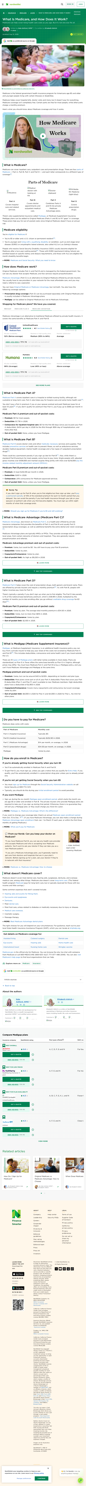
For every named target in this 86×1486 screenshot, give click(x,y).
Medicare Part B (9, 444)
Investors (36, 1253)
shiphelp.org (75, 928)
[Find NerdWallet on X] (56, 1268)
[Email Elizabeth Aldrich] (58, 1002)
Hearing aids (36, 943)
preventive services (18, 446)
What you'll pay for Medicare (23, 827)
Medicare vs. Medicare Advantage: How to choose (31, 867)
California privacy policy (67, 1227)
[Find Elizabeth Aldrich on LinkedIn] (62, 1002)
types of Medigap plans (23, 660)
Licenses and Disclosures (40, 1304)
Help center (52, 1214)
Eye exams (7, 943)
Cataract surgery (37, 938)
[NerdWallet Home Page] (13, 4)
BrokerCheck (37, 1404)
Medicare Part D (9, 585)
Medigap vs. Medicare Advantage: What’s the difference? (34, 811)
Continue (41, 1478)
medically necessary (50, 444)
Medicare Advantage (11, 278)
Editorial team (38, 1244)
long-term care (61, 880)
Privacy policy (67, 1223)
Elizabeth (64, 999)
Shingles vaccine (65, 947)
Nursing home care (38, 947)
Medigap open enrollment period (43, 799)
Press (35, 1247)
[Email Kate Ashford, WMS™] (20, 1005)
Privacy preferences (66, 1232)
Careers (36, 1220)
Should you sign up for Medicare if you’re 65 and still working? (37, 511)
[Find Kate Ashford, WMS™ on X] (17, 1005)
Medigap (42, 216)
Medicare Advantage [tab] (41, 309)
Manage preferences (24, 1478)
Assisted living (9, 938)
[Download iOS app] (18, 1274)
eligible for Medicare (16, 234)
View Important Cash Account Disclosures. (41, 1416)
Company (37, 1214)
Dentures (8, 901)
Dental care (63, 938)
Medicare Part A (9, 398)
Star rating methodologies (39, 1240)
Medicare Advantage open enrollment (18, 820)
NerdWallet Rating (43, 328)
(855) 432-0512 (12, 342)
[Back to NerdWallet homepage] (4, 13)
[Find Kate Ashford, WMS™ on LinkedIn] (24, 1005)
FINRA (43, 1387)
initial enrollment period (49, 790)
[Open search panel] (62, 4)
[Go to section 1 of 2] (41, 1193)
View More (43, 1141)
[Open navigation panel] (2, 4)
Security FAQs (53, 1217)
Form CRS (40, 1394)
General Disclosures (39, 1401)
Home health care (66, 943)
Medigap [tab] (7, 309)
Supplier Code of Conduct (67, 1219)
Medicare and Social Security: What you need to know (33, 260)
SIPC (46, 1387)
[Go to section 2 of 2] (44, 1193)
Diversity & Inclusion (37, 1230)
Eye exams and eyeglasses (16, 897)
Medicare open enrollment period (66, 815)
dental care (13, 904)
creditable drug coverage (63, 599)
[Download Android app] (18, 1288)
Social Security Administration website (57, 785)
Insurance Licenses (40, 1327)
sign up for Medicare (21, 785)
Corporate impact (37, 1225)
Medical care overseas (14, 911)
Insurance (12, 13)
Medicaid (19, 883)
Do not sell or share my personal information (67, 1239)
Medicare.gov (8, 952)
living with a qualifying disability (34, 242)
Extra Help (72, 771)
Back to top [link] (10, 986)
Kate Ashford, (23, 1000)
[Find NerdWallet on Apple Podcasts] (68, 1268)
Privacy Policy (45, 1396)
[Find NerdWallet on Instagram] (64, 1268)
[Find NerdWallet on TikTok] (72, 1268)
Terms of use (67, 1214)
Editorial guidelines (37, 1235)
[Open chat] (80, 1480)
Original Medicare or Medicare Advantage (31, 287)
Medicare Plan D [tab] (22, 309)
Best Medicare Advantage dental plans (27, 921)
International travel (11, 947)
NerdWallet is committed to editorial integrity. (19, 88)
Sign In (70, 4)
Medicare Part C (39, 522)
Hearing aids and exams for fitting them (21, 894)
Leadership (37, 1217)
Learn (32, 13)
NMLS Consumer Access (41, 1334)
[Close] (83, 1469)
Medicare (23, 13)
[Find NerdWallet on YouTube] (60, 1268)
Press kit (36, 1250)
